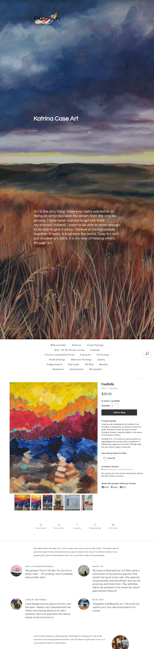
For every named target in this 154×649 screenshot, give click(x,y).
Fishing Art (85, 354)
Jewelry (101, 359)
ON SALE (89, 364)
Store (103, 388)
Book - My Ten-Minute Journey (70, 350)
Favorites (77, 528)
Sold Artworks (76, 369)
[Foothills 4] (72, 502)
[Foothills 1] (36, 502)
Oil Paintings (103, 354)
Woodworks (58, 369)
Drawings (95, 350)
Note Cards (73, 364)
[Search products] (147, 353)
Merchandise (95, 369)
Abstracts (76, 345)
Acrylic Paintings (95, 345)
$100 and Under (58, 345)
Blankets (103, 364)
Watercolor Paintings (81, 359)
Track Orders (58, 528)
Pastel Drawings (57, 359)
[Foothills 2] (47, 502)
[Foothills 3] (58, 502)
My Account (41, 528)
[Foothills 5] (87, 502)
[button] (110, 458)
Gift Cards (113, 528)
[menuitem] (139, 378)
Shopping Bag (95, 528)
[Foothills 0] (22, 502)
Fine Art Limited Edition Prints (59, 354)
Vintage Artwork (54, 364)
